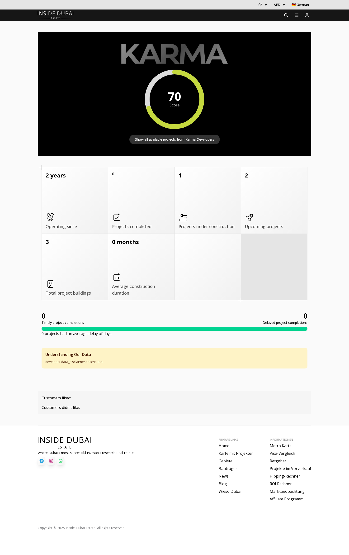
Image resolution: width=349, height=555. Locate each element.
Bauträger (228, 468)
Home (224, 445)
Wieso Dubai (230, 491)
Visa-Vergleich (282, 453)
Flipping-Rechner (285, 476)
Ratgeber (278, 461)
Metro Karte (281, 445)
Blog (223, 483)
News (224, 476)
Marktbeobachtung (287, 491)
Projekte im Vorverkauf (290, 468)
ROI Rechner (281, 483)
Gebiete (225, 461)
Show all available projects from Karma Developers (174, 139)
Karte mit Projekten (236, 453)
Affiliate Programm (286, 499)
